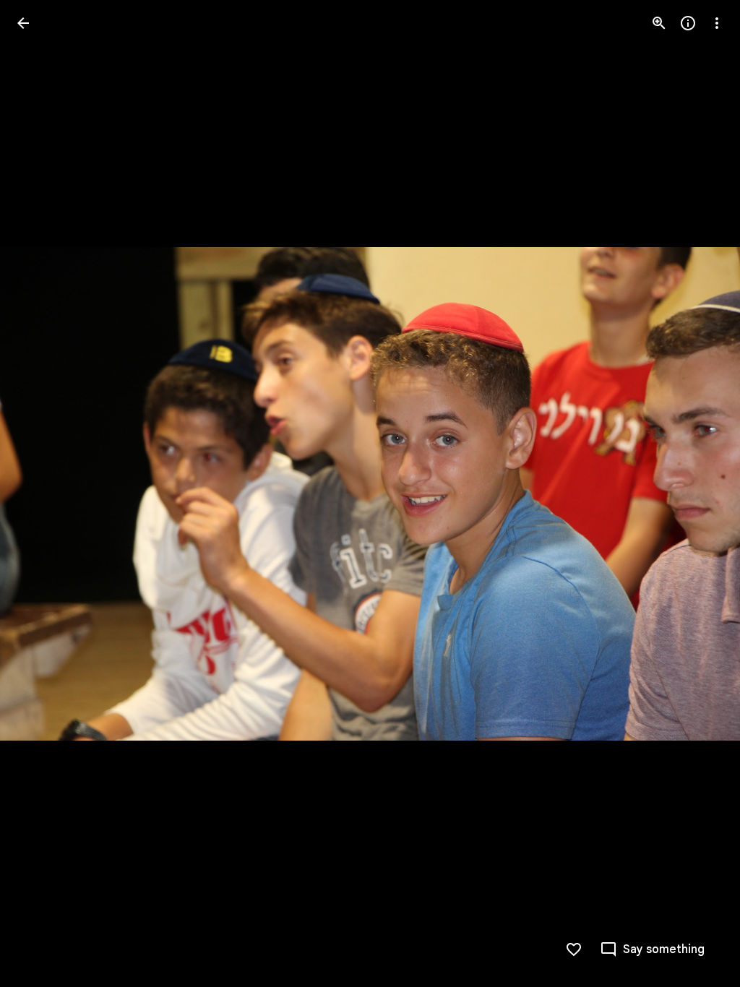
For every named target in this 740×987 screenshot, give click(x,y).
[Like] (573, 949)
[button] (40, 493)
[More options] (716, 23)
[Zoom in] (659, 23)
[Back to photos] (23, 23)
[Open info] (688, 23)
